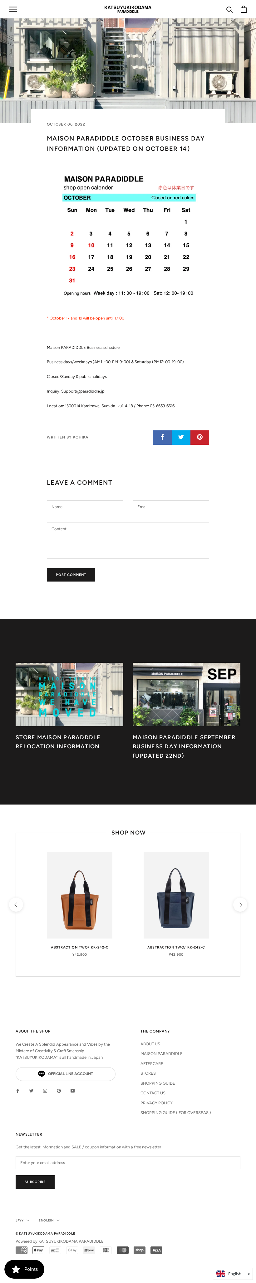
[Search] (229, 9)
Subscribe (35, 1182)
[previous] (16, 905)
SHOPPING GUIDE (157, 1083)
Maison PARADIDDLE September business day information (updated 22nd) (184, 746)
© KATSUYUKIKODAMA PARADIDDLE (45, 1233)
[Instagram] (45, 1090)
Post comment (71, 575)
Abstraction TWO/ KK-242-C (80, 947)
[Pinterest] (59, 1090)
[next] (240, 905)
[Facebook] (18, 1090)
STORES (148, 1073)
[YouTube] (73, 1090)
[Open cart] (244, 9)
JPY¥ (20, 1220)
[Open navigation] (13, 9)
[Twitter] (31, 1090)
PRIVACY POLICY (156, 1103)
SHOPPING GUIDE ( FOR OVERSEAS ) (175, 1112)
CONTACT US (152, 1093)
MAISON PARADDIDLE (161, 1053)
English (46, 1220)
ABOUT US (150, 1044)
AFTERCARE (151, 1063)
